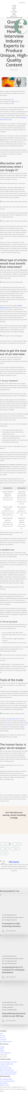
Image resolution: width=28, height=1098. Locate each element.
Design (2, 1049)
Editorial (2, 1051)
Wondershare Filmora (13, 718)
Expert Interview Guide (5, 1068)
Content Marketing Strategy (10, 917)
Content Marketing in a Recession (8, 1062)
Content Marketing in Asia (9, 915)
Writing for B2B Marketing (9, 963)
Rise (3, 920)
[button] (14, 825)
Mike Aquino (15, 69)
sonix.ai (8, 722)
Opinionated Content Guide (7, 1070)
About (1, 1033)
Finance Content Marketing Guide (8, 1072)
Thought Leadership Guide (6, 1064)
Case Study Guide (4, 1066)
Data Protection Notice (6, 1041)
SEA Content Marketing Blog (7, 1081)
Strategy (2, 1047)
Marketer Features (4, 1085)
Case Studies (3, 1039)
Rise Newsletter (4, 1083)
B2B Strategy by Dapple (6, 1079)
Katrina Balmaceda (11, 930)
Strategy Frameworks (11, 920)
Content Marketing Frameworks (8, 1074)
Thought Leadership (7, 1007)
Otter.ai (22, 724)
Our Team (2, 1035)
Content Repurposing (5, 1053)
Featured (20, 917)
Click (12, 99)
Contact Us (3, 1037)
